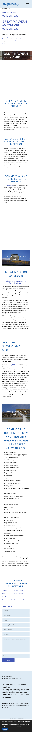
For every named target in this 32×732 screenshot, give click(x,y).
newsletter (6, 687)
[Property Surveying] (11, 4)
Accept (5, 729)
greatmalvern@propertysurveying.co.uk (14, 38)
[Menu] (26, 4)
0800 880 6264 (8, 13)
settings (19, 726)
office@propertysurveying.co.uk (11, 678)
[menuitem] (26, 4)
